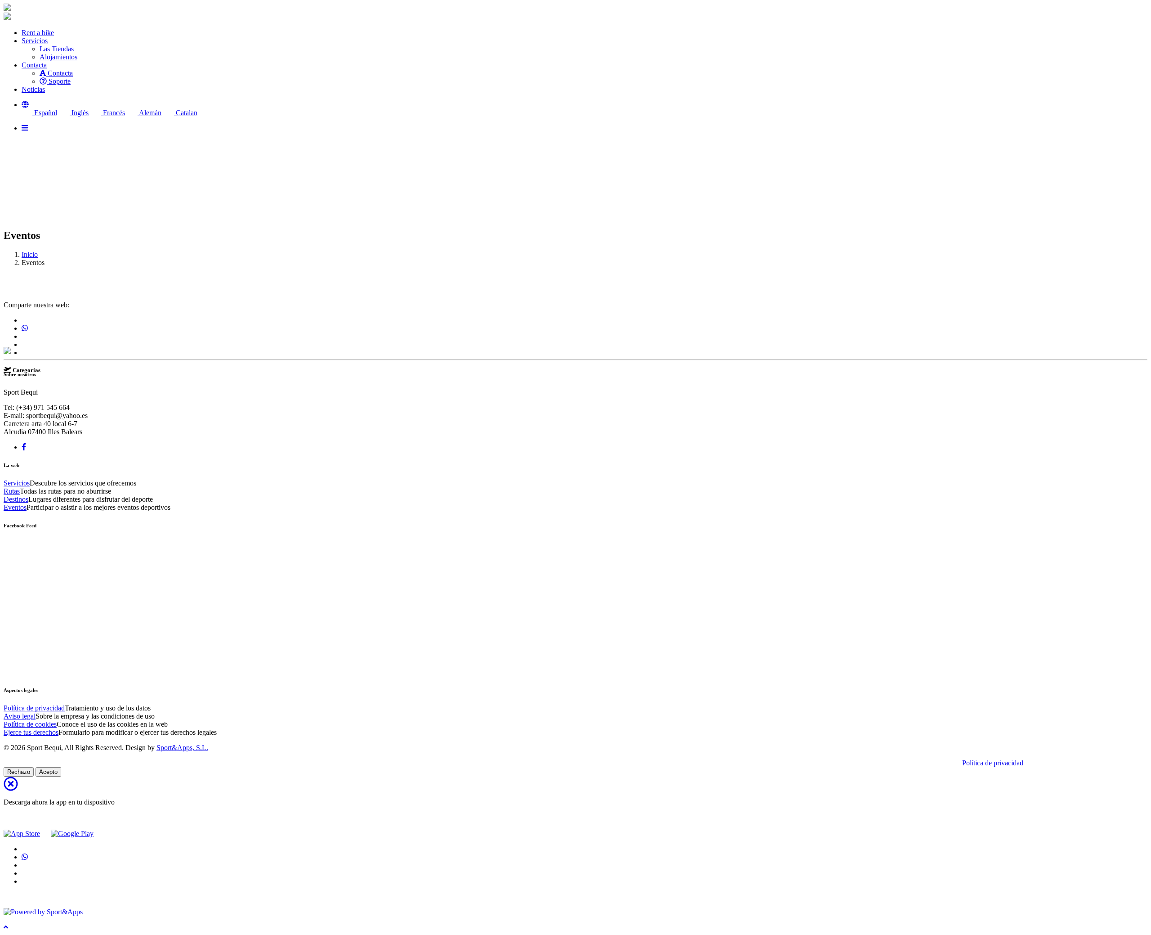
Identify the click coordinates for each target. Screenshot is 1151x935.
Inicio (30, 254)
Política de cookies (30, 724)
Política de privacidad (34, 708)
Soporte (59, 81)
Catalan (185, 113)
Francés (113, 113)
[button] (25, 104)
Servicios (17, 483)
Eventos (15, 507)
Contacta (59, 73)
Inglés (79, 113)
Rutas (12, 491)
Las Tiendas (57, 49)
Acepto (48, 772)
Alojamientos (58, 57)
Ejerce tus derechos (31, 732)
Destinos (16, 499)
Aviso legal (20, 716)
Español (44, 113)
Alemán (149, 113)
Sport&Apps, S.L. (182, 747)
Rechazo (18, 772)
